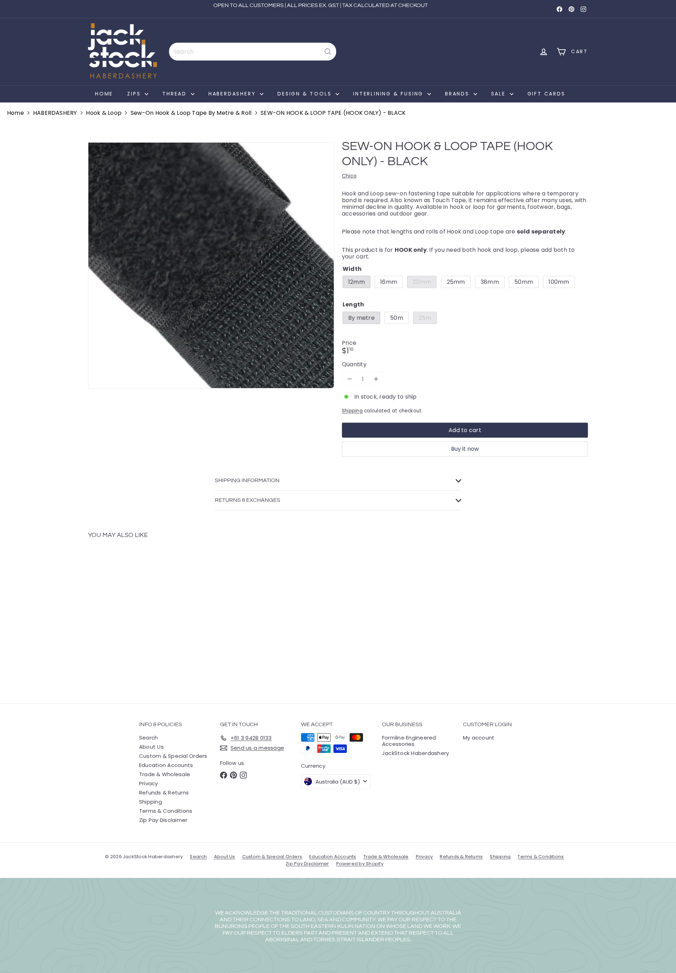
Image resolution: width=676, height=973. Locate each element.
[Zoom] (211, 265)
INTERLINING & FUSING (389, 93)
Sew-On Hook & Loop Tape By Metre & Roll (191, 113)
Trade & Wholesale (164, 774)
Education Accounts (166, 765)
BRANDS (458, 93)
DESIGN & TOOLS (305, 93)
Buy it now (465, 449)
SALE (499, 93)
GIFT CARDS (546, 93)
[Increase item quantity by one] (375, 379)
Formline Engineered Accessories (409, 741)
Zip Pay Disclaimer (163, 820)
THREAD (175, 93)
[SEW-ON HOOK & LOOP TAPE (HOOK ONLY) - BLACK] (126, 616)
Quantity (354, 364)
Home (104, 93)
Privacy (148, 783)
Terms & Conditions (165, 811)
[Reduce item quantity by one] (349, 379)
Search (148, 737)
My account (478, 737)
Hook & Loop (103, 113)
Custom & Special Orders (173, 756)
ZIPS (135, 93)
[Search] (327, 52)
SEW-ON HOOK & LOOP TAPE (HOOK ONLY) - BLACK (333, 113)
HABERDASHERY (233, 93)
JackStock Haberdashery (415, 753)
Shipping (352, 410)
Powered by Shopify (359, 863)
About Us (151, 746)
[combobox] (252, 52)
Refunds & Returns (164, 792)
